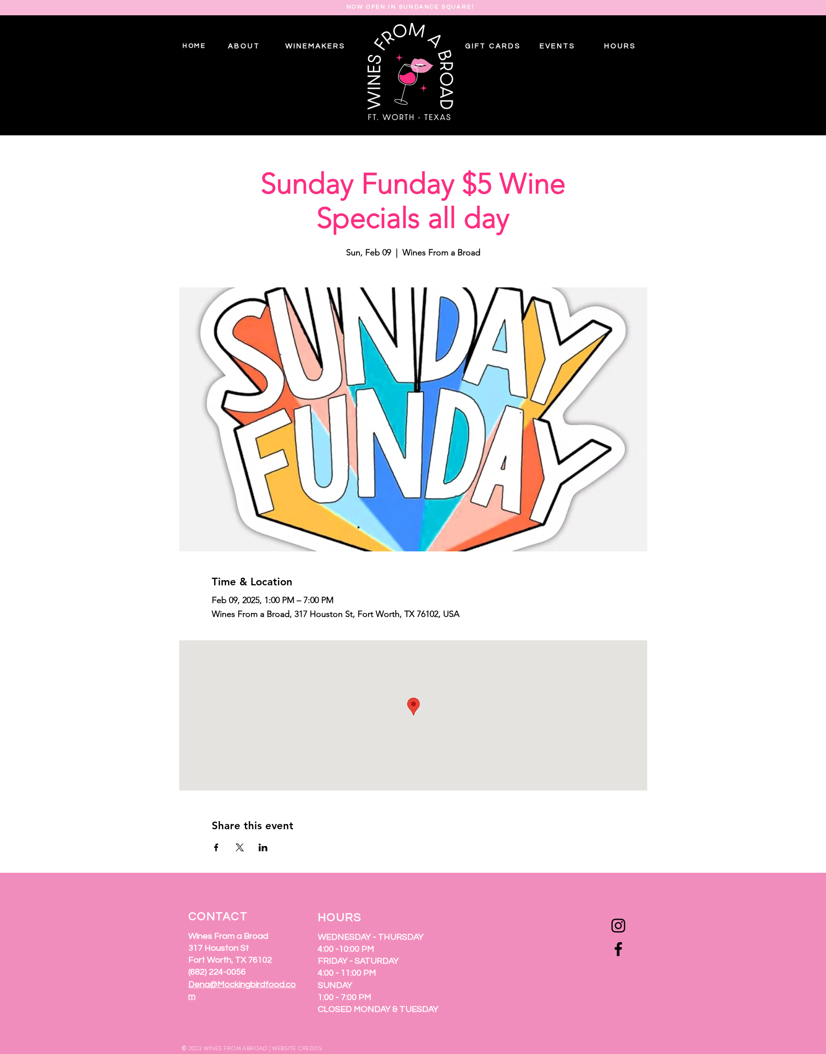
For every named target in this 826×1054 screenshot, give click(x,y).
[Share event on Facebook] (216, 847)
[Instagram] (618, 925)
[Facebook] (618, 949)
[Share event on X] (239, 847)
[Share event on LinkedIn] (263, 847)
